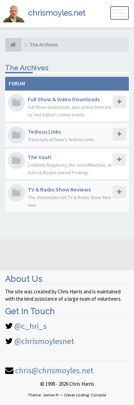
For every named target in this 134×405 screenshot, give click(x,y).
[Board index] (13, 45)
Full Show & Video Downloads (64, 99)
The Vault (40, 157)
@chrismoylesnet (44, 341)
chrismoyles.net (57, 12)
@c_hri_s (30, 326)
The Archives (27, 68)
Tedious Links (44, 131)
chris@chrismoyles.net (54, 370)
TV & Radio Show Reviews (59, 189)
